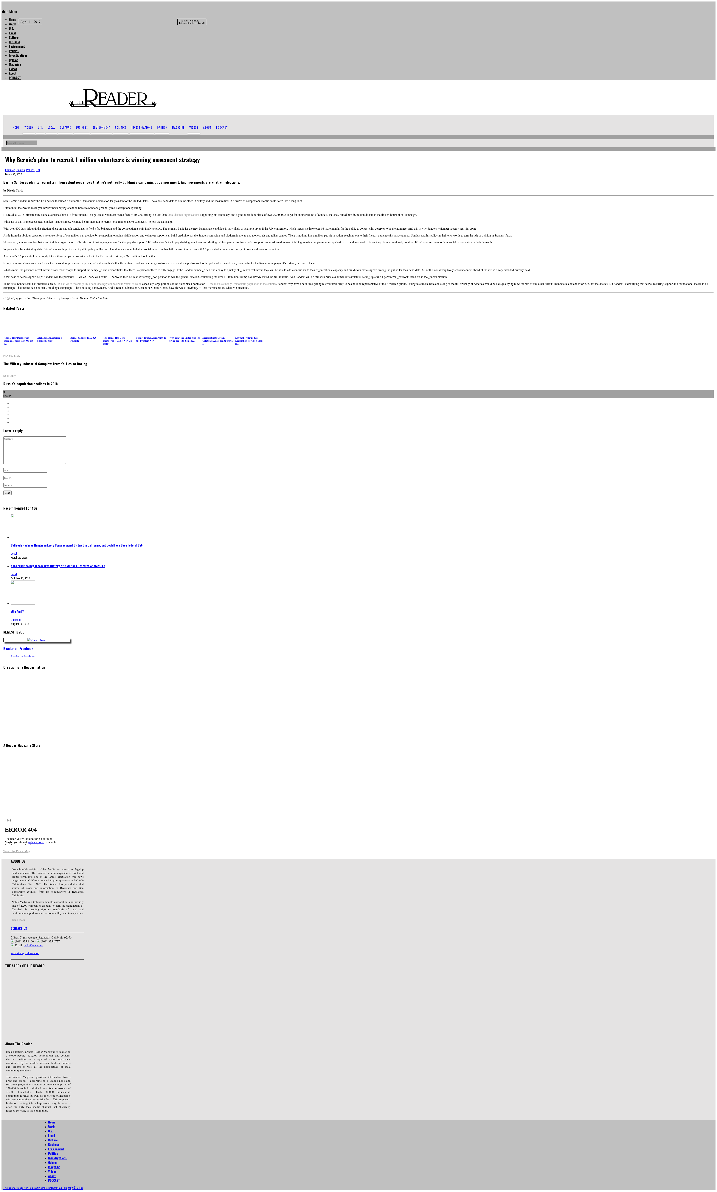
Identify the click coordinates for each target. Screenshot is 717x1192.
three (170, 215)
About (12, 73)
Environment (17, 46)
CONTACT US (19, 928)
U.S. (11, 28)
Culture (13, 37)
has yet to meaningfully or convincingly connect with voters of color (101, 284)
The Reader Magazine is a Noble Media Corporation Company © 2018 (43, 1188)
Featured (10, 170)
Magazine (15, 64)
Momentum (10, 242)
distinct (178, 215)
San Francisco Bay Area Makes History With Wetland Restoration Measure (58, 566)
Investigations (18, 55)
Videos (13, 69)
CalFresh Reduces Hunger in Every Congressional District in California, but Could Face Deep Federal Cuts (77, 545)
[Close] (2, 3)
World (12, 24)
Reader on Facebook (18, 648)
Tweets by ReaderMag (16, 851)
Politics (14, 51)
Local (12, 33)
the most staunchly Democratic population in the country (243, 284)
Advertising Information (25, 953)
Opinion (13, 60)
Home (12, 19)
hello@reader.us (33, 945)
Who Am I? (17, 611)
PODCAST (15, 78)
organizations (191, 215)
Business (14, 42)
